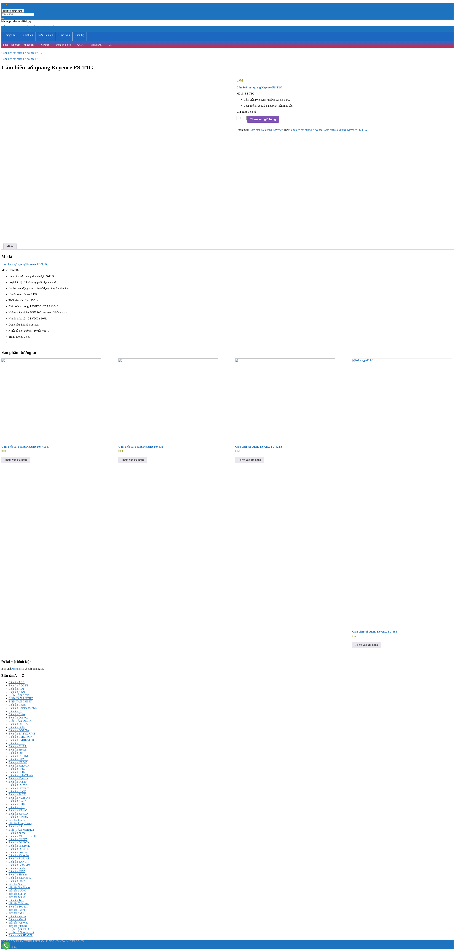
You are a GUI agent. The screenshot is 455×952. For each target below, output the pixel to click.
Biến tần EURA (18, 746)
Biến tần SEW (17, 871)
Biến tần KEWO (18, 810)
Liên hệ (79, 34)
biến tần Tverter (17, 909)
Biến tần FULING (19, 755)
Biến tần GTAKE (18, 759)
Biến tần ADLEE (18, 685)
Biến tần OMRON (19, 842)
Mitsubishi (29, 44)
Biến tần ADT (17, 688)
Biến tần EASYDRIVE (22, 733)
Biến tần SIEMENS (20, 877)
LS (110, 44)
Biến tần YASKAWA (21, 935)
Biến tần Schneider (19, 864)
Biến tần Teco (16, 900)
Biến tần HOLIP (18, 771)
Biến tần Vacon (17, 916)
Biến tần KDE (17, 804)
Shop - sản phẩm (11, 44)
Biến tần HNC (17, 768)
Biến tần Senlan (17, 868)
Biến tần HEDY (18, 762)
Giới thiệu (27, 34)
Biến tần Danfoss (18, 717)
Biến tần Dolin (17, 727)
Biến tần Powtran (18, 852)
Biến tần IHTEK (18, 781)
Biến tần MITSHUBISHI (23, 836)
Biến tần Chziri (17, 704)
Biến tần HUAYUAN (21, 775)
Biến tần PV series (19, 855)
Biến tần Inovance (19, 788)
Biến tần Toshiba (18, 906)
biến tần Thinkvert (19, 903)
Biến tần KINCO (18, 813)
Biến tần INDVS (18, 784)
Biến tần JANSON (19, 797)
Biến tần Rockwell (19, 858)
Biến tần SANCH (19, 861)
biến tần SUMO (17, 890)
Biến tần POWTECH (21, 848)
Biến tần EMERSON (21, 736)
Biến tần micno (17, 832)
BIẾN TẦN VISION (21, 928)
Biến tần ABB (17, 682)
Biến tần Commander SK (23, 707)
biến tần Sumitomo (19, 887)
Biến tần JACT (17, 794)
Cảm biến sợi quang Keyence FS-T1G (345, 129)
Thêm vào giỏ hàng (263, 119)
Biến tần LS (15, 826)
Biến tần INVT (17, 791)
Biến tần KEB (17, 807)
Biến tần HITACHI (19, 765)
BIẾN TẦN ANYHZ (21, 698)
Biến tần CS (15, 711)
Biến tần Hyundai (18, 778)
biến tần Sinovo (17, 884)
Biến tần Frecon (17, 749)
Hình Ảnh (64, 34)
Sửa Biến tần (45, 34)
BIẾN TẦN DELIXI (20, 720)
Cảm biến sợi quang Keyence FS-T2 (21, 52)
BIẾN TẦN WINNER (21, 932)
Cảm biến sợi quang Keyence (266, 129)
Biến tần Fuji (16, 752)
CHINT (81, 44)
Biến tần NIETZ (18, 839)
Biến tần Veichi (17, 919)
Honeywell (96, 44)
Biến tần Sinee (17, 880)
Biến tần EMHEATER (21, 739)
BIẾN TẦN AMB (19, 695)
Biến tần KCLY (17, 800)
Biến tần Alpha (17, 691)
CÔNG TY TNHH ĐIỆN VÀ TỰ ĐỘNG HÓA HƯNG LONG (38, 27)
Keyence (45, 44)
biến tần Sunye (17, 896)
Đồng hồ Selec (63, 44)
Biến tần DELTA (18, 723)
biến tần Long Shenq (20, 823)
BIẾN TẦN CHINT (20, 701)
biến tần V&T (16, 912)
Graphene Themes (28, 947)
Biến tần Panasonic (19, 845)
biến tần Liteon (17, 820)
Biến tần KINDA (18, 816)
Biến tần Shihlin (18, 874)
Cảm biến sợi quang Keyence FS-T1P (22, 58)
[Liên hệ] (6, 945)
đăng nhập (18, 668)
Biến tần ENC (17, 743)
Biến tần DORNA (19, 730)
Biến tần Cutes (17, 714)
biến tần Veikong (18, 922)
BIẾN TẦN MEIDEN (21, 829)
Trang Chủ (10, 34)
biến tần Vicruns (18, 925)
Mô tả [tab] (10, 246)
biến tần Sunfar (17, 893)
